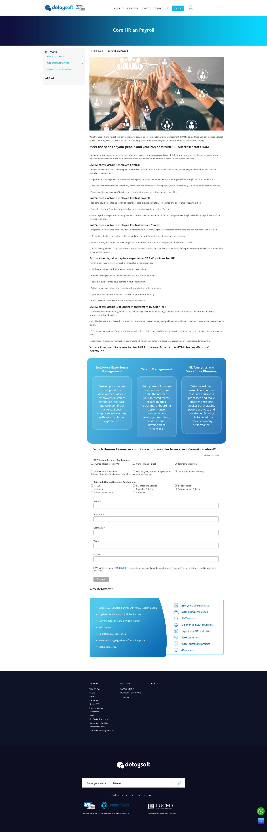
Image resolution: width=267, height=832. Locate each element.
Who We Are (94, 689)
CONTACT (158, 8)
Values (92, 692)
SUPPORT (178, 8)
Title (96, 541)
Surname (98, 514)
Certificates (94, 700)
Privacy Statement (97, 726)
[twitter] (133, 795)
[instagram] (150, 795)
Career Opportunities (98, 723)
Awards (92, 696)
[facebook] (126, 795)
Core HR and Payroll (146, 464)
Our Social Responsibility (99, 719)
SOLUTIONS (132, 8)
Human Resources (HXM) (107, 464)
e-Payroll (140, 492)
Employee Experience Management (111, 369)
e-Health (98, 489)
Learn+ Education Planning (191, 471)
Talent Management (156, 369)
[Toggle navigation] (220, 8)
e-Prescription (184, 485)
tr (167, 8)
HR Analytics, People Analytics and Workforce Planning (151, 472)
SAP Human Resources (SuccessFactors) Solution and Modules (110, 472)
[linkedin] (144, 795)
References (94, 711)
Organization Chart (103, 492)
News (91, 715)
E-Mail (97, 554)
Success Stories (96, 708)
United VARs (94, 704)
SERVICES (145, 8)
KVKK (123, 568)
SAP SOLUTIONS (127, 689)
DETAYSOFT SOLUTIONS (130, 692)
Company (99, 527)
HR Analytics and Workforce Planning (201, 369)
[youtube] (139, 795)
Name (97, 501)
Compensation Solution (189, 489)
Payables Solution (145, 489)
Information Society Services (101, 730)
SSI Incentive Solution (146, 485)
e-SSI (97, 485)
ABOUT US (118, 8)
